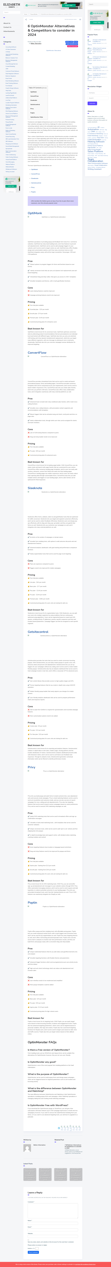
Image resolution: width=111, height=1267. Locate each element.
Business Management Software (11, 61)
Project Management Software (11, 125)
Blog (75, 42)
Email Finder (9, 78)
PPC (98, 147)
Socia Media (90, 157)
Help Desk (8, 90)
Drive (103, 131)
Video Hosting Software (12, 157)
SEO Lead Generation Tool (12, 139)
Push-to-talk (9, 128)
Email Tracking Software (12, 83)
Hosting (106, 137)
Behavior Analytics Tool (12, 58)
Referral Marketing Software (10, 131)
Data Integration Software (12, 73)
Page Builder (92, 147)
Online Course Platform (12, 113)
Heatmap (94, 137)
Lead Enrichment (10, 95)
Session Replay (91, 155)
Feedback (101, 135)
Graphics (89, 137)
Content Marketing (10, 66)
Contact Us (7, 27)
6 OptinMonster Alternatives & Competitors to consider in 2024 (51, 30)
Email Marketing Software (12, 81)
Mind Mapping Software (12, 111)
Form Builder (9, 86)
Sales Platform (95, 151)
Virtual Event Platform (11, 159)
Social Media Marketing (103, 155)
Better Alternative (36, 43)
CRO (97, 131)
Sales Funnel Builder (11, 134)
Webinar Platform (10, 164)
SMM (96, 155)
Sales (100, 147)
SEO (105, 153)
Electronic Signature (11, 76)
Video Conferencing (11, 155)
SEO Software (9, 141)
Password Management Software (12, 116)
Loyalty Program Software (12, 102)
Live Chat (8, 100)
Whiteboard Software (11, 169)
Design (100, 131)
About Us (6, 23)
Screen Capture (91, 153)
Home (25, 14)
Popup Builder (9, 122)
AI (98, 127)
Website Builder (10, 167)
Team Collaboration (95, 160)
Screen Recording (10, 136)
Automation (93, 129)
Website (30, 1233)
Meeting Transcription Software (11, 108)
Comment (31, 1202)
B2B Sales (102, 129)
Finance (105, 135)
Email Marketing (93, 136)
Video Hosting (90, 165)
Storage (95, 157)
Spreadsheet (9, 148)
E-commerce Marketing (95, 134)
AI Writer (8, 52)
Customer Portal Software (12, 71)
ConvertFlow (37, 353)
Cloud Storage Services (12, 64)
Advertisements (9, 31)
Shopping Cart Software (12, 144)
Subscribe (92, 103)
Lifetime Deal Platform (11, 98)
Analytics (102, 127)
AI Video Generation (11, 49)
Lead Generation (71, 44)
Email (30, 1227)
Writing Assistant (10, 171)
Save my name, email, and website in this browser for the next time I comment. (51, 1242)
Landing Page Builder (11, 93)
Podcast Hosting (10, 119)
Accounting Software (11, 47)
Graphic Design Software (12, 88)
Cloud (89, 131)
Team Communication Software (11, 151)
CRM (7, 69)
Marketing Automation (11, 105)
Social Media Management (12, 146)
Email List (69, 42)
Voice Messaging (10, 162)
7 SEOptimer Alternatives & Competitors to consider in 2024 (73, 1146)
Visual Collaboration (100, 165)
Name (30, 1220)
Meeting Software (96, 142)
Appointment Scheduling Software (12, 55)
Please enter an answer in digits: (37, 1245)
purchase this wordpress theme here (85, 1264)
